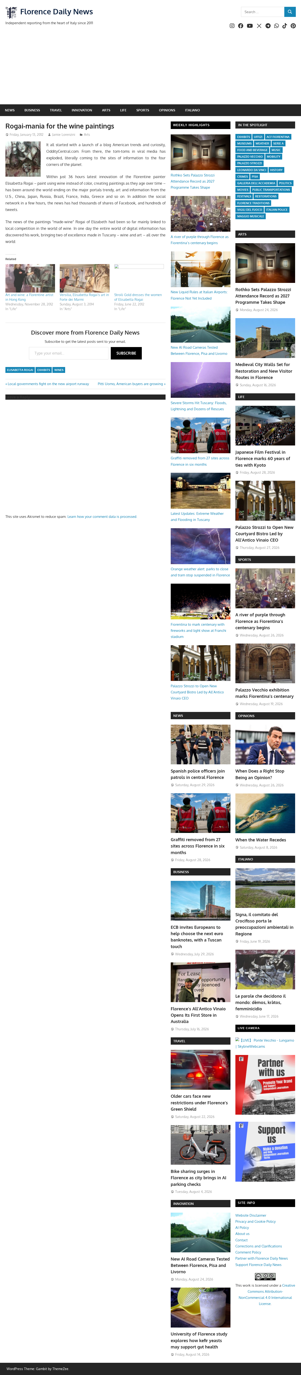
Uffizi (258, 137)
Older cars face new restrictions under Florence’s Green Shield (199, 1103)
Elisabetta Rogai (20, 370)
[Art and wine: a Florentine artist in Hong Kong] (30, 278)
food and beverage (252, 150)
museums (244, 143)
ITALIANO (245, 859)
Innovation (82, 110)
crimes (242, 176)
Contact (241, 1240)
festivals (244, 196)
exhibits (43, 370)
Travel (56, 110)
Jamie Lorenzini (63, 135)
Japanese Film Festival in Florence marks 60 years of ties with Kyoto (262, 458)
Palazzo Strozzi (249, 163)
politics (285, 183)
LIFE (241, 397)
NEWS (178, 716)
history (276, 170)
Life (123, 110)
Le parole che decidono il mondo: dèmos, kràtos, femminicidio (260, 1002)
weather (262, 143)
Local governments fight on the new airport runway (48, 384)
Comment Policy (248, 1252)
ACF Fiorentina (278, 137)
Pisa (255, 176)
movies (242, 189)
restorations (266, 196)
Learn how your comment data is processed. (102, 516)
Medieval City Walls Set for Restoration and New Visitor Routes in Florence (263, 371)
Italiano (192, 110)
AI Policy (242, 1227)
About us (242, 1233)
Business (32, 110)
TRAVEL (179, 1041)
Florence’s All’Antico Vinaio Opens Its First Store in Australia (198, 1015)
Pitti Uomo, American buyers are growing (130, 384)
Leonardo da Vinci (251, 170)
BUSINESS (181, 872)
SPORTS (244, 560)
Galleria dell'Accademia (256, 183)
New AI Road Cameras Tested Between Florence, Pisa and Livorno (200, 1265)
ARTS (242, 234)
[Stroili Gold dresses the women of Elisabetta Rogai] (139, 278)
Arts (106, 110)
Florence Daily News (56, 11)
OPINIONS (246, 716)
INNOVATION (183, 1204)
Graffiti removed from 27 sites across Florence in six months (198, 846)
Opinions (167, 110)
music (276, 150)
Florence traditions (253, 203)
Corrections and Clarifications (258, 1246)
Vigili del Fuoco (249, 209)
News (10, 110)
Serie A (278, 143)
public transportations (271, 189)
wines (58, 370)
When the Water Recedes (260, 839)
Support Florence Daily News (258, 1264)
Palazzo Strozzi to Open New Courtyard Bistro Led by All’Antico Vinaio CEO (197, 692)
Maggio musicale (250, 216)
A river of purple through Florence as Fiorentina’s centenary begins (260, 621)
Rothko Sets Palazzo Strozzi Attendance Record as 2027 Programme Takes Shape (193, 181)
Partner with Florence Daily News (261, 1258)
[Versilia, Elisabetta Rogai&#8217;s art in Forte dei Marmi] (85, 278)
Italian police (277, 209)
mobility (273, 156)
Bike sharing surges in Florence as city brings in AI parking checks (198, 1178)
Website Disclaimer (250, 1215)
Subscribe (126, 353)
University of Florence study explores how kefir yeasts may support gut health (199, 1340)
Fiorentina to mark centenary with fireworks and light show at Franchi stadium (198, 630)
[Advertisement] (150, 69)
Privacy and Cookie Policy (255, 1221)
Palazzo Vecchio (250, 156)
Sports (142, 110)
